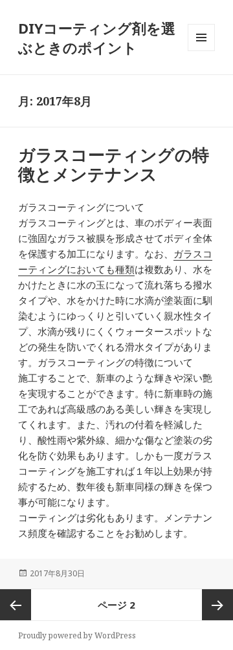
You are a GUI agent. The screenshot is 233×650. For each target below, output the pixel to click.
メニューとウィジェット (201, 50)
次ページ (217, 604)
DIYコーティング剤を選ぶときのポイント (96, 37)
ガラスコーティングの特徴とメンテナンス (113, 164)
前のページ (15, 604)
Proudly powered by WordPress (77, 635)
